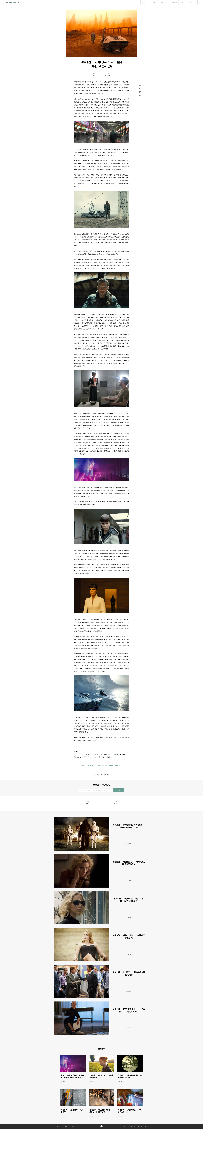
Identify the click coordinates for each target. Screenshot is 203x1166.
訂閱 (118, 790)
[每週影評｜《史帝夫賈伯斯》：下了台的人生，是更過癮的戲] (101, 1034)
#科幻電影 (105, 765)
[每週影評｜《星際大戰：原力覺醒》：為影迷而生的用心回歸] (101, 850)
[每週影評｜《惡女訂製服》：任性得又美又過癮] (101, 960)
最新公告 (67, 1126)
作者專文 (183, 2)
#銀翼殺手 (92, 765)
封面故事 (144, 2)
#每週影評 (99, 765)
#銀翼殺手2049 (85, 765)
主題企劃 (173, 2)
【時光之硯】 (112, 754)
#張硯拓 (116, 765)
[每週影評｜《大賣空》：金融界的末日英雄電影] (101, 997)
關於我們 (59, 1126)
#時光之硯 (111, 765)
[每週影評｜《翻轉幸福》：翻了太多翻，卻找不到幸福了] (101, 924)
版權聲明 (74, 1126)
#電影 (120, 765)
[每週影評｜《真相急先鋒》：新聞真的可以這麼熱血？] (101, 887)
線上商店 (192, 2)
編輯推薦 (163, 2)
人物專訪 (154, 2)
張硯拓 (94, 75)
